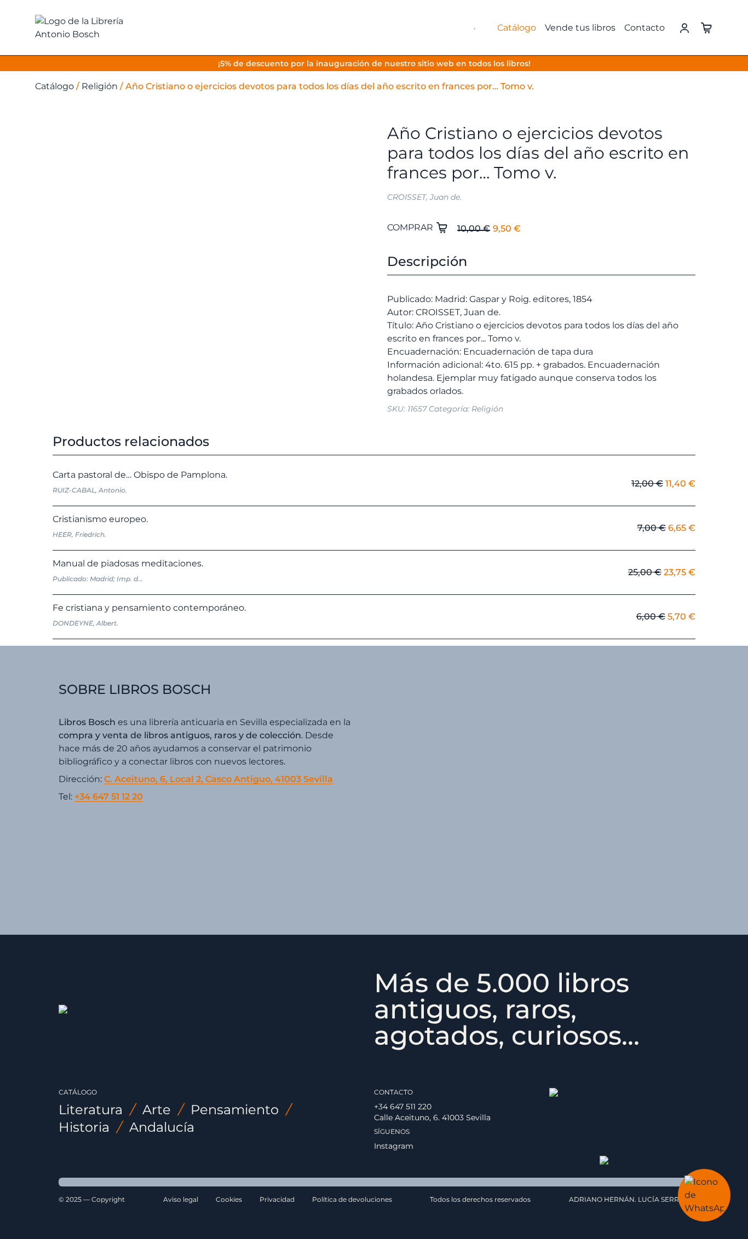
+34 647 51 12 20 (108, 796)
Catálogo (516, 27)
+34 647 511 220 (402, 1106)
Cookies (229, 1199)
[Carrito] (706, 27)
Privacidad (277, 1199)
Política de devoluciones (352, 1199)
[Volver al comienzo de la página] (644, 1162)
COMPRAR (411, 227)
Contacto (644, 27)
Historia (84, 1127)
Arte (156, 1110)
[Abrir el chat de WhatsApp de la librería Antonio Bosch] (704, 1195)
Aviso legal (180, 1199)
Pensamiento (235, 1110)
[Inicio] (96, 28)
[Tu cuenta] (684, 27)
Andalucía (161, 1127)
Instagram (393, 1146)
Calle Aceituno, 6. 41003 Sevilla (432, 1117)
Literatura (91, 1110)
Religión (100, 86)
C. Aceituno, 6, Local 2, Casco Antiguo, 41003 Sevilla (218, 779)
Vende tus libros (580, 27)
